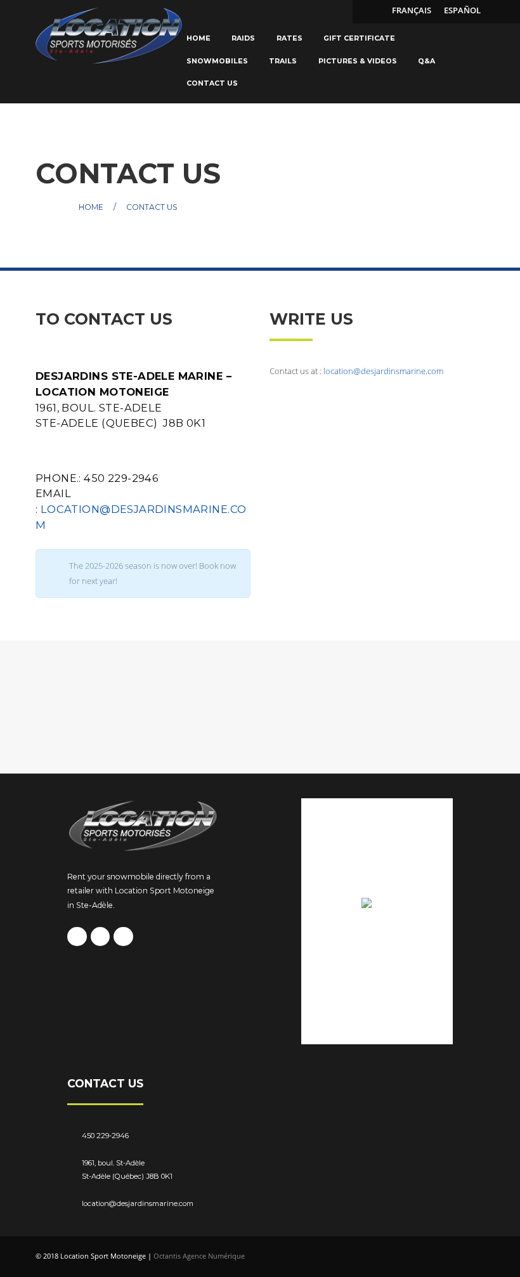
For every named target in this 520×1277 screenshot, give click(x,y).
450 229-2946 (105, 1135)
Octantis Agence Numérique (199, 1256)
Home (91, 206)
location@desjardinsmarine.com (383, 371)
